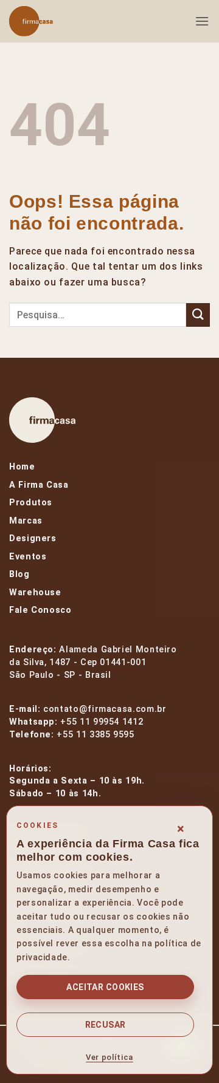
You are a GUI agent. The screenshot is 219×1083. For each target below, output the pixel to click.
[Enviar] (198, 315)
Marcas (26, 521)
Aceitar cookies (105, 987)
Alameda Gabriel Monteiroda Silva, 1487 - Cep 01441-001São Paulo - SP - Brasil (93, 662)
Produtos (30, 502)
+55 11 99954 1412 (101, 722)
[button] (202, 21)
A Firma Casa (39, 485)
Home (22, 467)
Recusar (105, 1025)
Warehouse (35, 592)
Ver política (109, 1057)
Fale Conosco (40, 610)
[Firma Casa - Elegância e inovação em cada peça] (70, 21)
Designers (33, 538)
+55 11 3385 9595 (95, 734)
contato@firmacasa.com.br (104, 709)
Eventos (27, 557)
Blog (19, 574)
